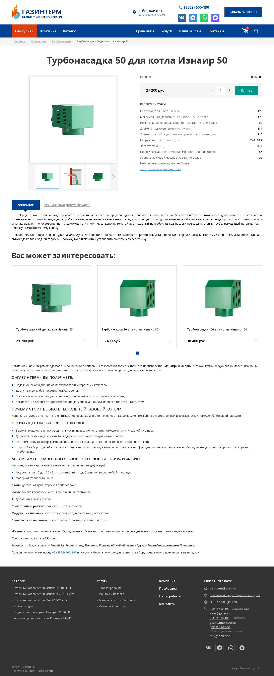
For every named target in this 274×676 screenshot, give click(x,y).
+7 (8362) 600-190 (64, 552)
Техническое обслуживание (117, 600)
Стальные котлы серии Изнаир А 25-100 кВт (43, 594)
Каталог (69, 31)
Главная (19, 41)
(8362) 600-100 (219, 618)
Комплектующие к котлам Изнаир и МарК (42, 618)
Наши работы (190, 31)
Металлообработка (112, 606)
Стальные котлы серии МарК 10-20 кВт (40, 600)
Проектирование (110, 588)
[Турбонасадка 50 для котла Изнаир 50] (73, 119)
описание (26, 205)
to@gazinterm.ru (220, 636)
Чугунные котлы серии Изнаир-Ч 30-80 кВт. (42, 612)
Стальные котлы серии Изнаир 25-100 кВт (42, 588)
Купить (246, 90)
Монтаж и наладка (111, 594)
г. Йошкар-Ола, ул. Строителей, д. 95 (235, 595)
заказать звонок (243, 12)
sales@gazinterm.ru (222, 613)
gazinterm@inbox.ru (223, 588)
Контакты (216, 31)
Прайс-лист (145, 31)
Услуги (166, 31)
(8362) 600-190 (219, 609)
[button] (113, 177)
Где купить (24, 31)
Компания (48, 31)
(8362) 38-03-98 (220, 627)
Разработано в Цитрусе (247, 668)
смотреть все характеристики (160, 169)
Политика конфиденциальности (32, 671)
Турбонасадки (23, 606)
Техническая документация (67, 205)
